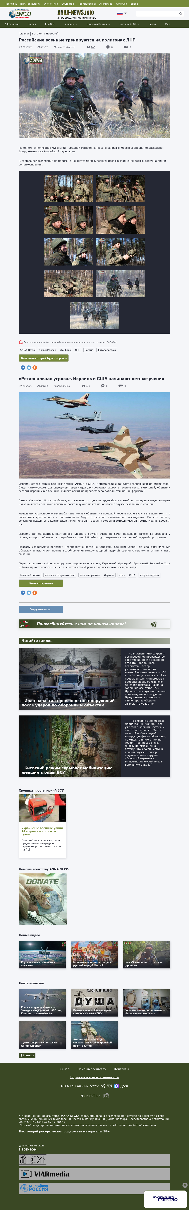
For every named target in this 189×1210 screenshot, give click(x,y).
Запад (152, 24)
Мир (167, 24)
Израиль (109, 575)
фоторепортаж (106, 350)
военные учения (90, 575)
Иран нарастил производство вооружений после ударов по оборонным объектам (68, 702)
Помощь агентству (92, 1069)
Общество (67, 3)
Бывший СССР (127, 24)
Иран (122, 575)
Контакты (121, 1069)
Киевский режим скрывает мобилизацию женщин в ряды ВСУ (67, 770)
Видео (134, 3)
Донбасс (65, 350)
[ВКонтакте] (23, 367)
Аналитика (105, 3)
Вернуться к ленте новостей (94, 1077)
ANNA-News (27, 350)
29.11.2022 (33, 47)
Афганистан (12, 24)
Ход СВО (50, 24)
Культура (121, 3)
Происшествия (87, 3)
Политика (11, 3)
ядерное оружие (149, 575)
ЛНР (77, 350)
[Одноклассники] (34, 367)
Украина (69, 24)
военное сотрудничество (59, 575)
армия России (47, 350)
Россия (89, 350)
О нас (64, 1069)
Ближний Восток (97, 24)
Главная (24, 33)
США (132, 575)
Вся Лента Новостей (45, 33)
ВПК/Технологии (30, 3)
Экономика (51, 3)
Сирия (32, 24)
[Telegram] (29, 367)
